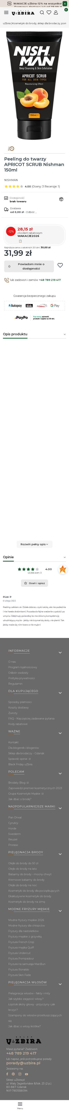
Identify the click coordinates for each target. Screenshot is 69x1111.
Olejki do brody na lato (22, 868)
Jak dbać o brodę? (19, 799)
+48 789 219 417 (50, 280)
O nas (12, 661)
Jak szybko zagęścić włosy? (26, 999)
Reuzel (12, 839)
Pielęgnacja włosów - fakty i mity (29, 993)
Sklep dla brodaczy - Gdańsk (26, 753)
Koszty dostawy (18, 707)
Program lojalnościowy (22, 667)
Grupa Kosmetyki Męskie (24, 793)
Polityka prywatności (21, 678)
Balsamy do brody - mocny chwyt (30, 874)
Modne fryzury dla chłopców (26, 925)
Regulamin (15, 683)
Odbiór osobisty (18, 672)
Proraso (13, 845)
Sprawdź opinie (18, 759)
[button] (34, 544)
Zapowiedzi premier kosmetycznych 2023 (35, 788)
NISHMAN (11, 180)
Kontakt (13, 742)
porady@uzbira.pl (23, 1063)
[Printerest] (13, 1074)
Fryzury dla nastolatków (23, 931)
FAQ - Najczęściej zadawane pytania (31, 718)
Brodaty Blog (17, 782)
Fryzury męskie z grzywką (25, 936)
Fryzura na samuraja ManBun (26, 964)
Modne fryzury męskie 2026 (26, 920)
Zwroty (12, 713)
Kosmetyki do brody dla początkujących (33, 890)
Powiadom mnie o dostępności (31, 266)
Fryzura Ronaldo (18, 969)
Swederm (14, 834)
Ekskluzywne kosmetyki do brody (29, 896)
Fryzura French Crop (21, 942)
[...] (34, 85)
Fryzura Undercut (19, 953)
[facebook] (7, 1074)
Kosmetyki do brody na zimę (26, 901)
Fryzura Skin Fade (19, 975)
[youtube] (26, 1074)
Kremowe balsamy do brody (26, 879)
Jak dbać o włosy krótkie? (24, 1026)
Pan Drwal (15, 817)
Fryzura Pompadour (21, 958)
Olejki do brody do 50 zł (23, 863)
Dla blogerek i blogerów (23, 748)
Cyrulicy (13, 823)
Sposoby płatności (20, 702)
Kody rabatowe (18, 724)
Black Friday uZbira (20, 764)
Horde (12, 828)
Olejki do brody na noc (22, 885)
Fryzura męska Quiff (21, 947)
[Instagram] (19, 1074)
